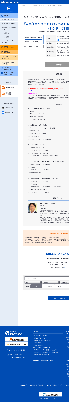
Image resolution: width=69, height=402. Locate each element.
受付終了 (60, 286)
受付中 (36, 286)
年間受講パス (5, 33)
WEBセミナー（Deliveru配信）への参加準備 (46, 352)
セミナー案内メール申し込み (42, 347)
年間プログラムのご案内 (8, 19)
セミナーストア (22, 5)
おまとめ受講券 (6, 37)
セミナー (6, 15)
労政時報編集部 (9, 108)
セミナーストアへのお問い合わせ (18, 350)
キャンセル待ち (48, 286)
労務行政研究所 (9, 112)
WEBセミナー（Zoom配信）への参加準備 (45, 350)
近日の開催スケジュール (8, 23)
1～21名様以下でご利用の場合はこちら (9, 57)
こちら (66, 267)
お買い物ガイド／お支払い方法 (8, 68)
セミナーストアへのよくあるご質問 (9, 73)
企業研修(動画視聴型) (7, 52)
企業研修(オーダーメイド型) (9, 47)
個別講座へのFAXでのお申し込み (43, 355)
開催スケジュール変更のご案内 (42, 340)
